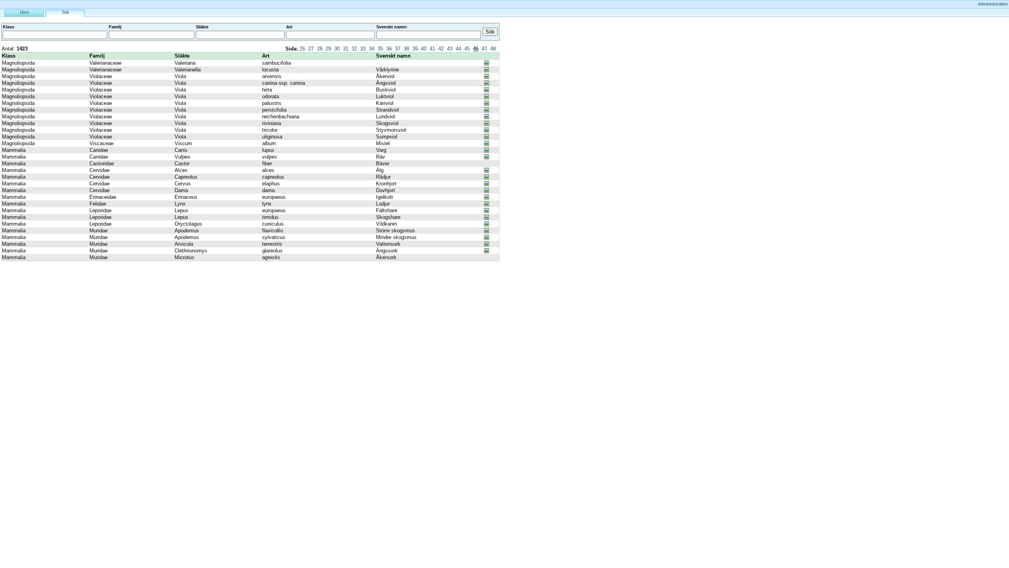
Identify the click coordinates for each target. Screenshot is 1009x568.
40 (423, 49)
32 (354, 49)
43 (449, 49)
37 (397, 49)
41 (432, 49)
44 (458, 49)
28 (319, 49)
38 (406, 49)
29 (328, 49)
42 (441, 49)
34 (371, 49)
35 (380, 49)
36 (389, 49)
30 (337, 49)
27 (311, 49)
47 (484, 49)
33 (363, 49)
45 (467, 49)
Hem (24, 12)
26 (302, 49)
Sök (65, 12)
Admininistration (993, 4)
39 (415, 49)
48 (493, 49)
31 (345, 49)
